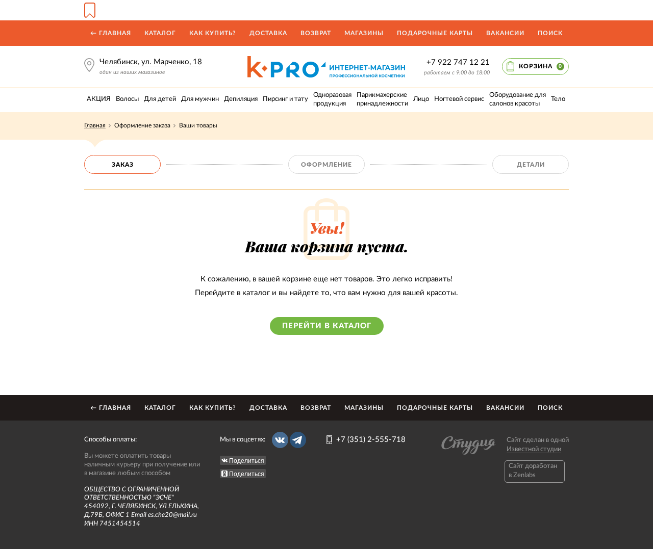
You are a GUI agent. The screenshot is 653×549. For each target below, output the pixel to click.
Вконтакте (280, 440)
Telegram (298, 440)
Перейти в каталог (326, 326)
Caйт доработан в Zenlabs (533, 471)
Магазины (364, 33)
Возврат (315, 33)
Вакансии (505, 33)
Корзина (540, 66)
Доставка (268, 33)
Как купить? (212, 33)
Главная (95, 125)
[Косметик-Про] (326, 60)
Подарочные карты (435, 33)
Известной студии (534, 449)
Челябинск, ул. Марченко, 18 (150, 62)
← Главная (110, 33)
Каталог (160, 33)
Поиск (550, 33)
